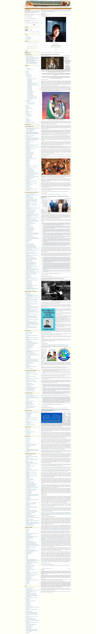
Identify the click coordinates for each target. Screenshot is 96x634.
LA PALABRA (30, 8)
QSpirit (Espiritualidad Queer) (30, 407)
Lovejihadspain (28, 385)
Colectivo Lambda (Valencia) (30, 541)
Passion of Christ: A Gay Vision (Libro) (31, 326)
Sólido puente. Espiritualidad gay (30, 424)
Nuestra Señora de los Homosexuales (31, 180)
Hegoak (27, 557)
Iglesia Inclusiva (30, 86)
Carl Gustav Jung (56, 52)
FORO (48, 8)
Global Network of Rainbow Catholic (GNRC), (32, 499)
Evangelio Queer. (28, 414)
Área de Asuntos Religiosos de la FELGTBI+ (32, 459)
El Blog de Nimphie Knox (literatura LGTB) (32, 597)
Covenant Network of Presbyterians (31, 223)
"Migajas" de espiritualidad (45, 52)
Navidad (65, 194)
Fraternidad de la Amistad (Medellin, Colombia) (32, 238)
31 (36, 48)
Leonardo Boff (46, 79)
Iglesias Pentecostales (31, 95)
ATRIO (27, 334)
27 (30, 48)
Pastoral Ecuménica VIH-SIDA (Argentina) (31, 511)
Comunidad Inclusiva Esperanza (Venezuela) (32, 221)
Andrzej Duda (61, 548)
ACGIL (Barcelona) (28, 455)
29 (33, 48)
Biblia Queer (29, 68)
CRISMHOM (27, 225)
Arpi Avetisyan (44, 565)
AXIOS (27, 460)
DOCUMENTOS (44, 8)
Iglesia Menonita (30, 88)
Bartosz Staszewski (48, 565)
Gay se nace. (28, 163)
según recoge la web (52, 478)
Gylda (27, 556)
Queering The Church (29, 283)
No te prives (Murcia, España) (30, 565)
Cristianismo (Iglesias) (29, 76)
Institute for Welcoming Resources (30, 262)
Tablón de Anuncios (28, 120)
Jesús (62, 194)
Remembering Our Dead (29, 627)
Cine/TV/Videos (28, 74)
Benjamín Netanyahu (51, 194)
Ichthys (27, 242)
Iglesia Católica (50, 276)
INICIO (26, 8)
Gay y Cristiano (28, 164)
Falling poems (28, 160)
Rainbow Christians (28, 514)
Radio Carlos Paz (28, 446)
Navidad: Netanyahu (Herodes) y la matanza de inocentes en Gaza (50, 54)
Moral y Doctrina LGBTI (29, 178)
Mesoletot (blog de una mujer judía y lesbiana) (32, 176)
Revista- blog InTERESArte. (30, 287)
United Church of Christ (29, 368)
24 (36, 47)
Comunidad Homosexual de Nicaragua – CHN (32, 544)
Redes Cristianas (28, 365)
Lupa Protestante (28, 358)
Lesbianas (58, 344)
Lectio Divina (29, 116)
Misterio (42, 306)
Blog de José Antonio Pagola (30, 135)
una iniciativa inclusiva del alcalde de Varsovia (60, 522)
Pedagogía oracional (29, 115)
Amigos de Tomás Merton (29, 332)
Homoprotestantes (28, 500)
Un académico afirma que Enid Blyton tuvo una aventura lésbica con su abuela (52, 278)
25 (27, 48)
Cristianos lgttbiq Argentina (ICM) (30, 228)
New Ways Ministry (28, 443)
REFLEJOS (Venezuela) (29, 577)
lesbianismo (61, 344)
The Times (61, 311)
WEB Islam (27, 632)
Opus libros (27, 621)
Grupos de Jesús (28, 349)
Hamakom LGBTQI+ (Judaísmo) (30, 380)
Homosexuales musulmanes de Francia (31, 381)
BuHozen (27, 375)
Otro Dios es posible (30, 69)
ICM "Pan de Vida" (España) (30, 243)
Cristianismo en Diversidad (29, 226)
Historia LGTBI (46, 276)
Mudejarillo (27, 56)
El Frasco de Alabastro (29, 156)
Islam (27, 109)
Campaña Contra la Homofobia (55, 565)
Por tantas (27, 364)
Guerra (57, 194)
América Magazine (28, 429)
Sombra (63, 52)
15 (33, 46)
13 (30, 46)
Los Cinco (60, 305)
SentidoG (27, 448)
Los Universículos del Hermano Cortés (31, 174)
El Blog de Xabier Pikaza (29, 154)
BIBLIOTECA (39, 8)
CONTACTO (52, 8)
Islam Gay (27, 382)
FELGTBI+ (27, 548)
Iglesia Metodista (30, 89)
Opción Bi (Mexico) (28, 567)
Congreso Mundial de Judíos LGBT (31, 376)
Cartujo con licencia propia (29, 141)
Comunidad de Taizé (29, 341)
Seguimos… (32, 56)
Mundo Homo (28, 179)
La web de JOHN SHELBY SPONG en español (32, 173)
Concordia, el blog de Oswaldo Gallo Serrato (32, 343)
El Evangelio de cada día (29, 394)
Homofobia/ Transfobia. (45, 407)
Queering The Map (28, 576)
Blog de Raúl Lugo (28, 136)
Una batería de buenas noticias (30, 122)
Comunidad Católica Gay (29, 213)
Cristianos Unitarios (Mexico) (30, 229)
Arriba (69, 568)
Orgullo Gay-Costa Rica (29, 568)
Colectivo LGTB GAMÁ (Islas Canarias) (31, 542)
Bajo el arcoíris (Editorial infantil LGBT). (31, 593)
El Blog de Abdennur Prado (30, 153)
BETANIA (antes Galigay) (29, 462)
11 (27, 46)
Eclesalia (27, 430)
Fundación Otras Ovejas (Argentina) (31, 490)
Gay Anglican (28, 161)
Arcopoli (27, 532)
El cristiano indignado (29, 155)
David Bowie (43, 344)
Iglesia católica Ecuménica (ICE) (30, 252)
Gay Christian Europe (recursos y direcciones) (32, 306)
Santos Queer (28, 423)
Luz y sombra (43, 13)
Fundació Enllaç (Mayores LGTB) (30, 549)
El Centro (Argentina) (29, 235)
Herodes (59, 194)
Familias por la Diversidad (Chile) (30, 547)
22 (33, 47)
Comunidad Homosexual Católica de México (32, 220)
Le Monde (53, 514)
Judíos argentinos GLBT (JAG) (30, 384)
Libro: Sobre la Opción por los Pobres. (31, 321)
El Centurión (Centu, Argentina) (30, 483)
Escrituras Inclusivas (29, 157)
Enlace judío (28, 598)
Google (31, 31)
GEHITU (27, 555)
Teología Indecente (28, 628)
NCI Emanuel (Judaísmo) (29, 386)
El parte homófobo (28, 100)
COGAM (27, 539)
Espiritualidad (50, 52)
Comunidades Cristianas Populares (31, 342)
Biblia (42, 194)
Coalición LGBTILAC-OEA (29, 538)
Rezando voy (28, 408)
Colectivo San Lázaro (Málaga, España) (31, 200)
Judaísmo (27, 110)
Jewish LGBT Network (29, 383)
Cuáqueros (29, 77)
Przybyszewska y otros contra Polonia (49, 432)
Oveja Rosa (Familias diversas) (30, 445)
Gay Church (27, 241)
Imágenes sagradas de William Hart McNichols (32, 309)
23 (35, 47)
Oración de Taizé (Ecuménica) (30, 404)
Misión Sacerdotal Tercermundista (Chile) (31, 360)
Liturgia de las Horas (29, 402)
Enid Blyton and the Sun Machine (52, 344)
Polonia (55, 428)
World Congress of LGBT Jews (30, 389)
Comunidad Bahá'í (28, 75)
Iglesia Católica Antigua (29, 249)
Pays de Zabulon (28, 181)
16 (35, 46)
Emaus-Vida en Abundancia (30, 236)
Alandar (27, 428)
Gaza (55, 194)
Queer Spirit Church (29, 282)
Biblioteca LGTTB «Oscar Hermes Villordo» (32, 463)
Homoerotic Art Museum (29, 606)
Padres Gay (27, 571)
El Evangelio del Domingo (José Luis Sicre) (32, 395)
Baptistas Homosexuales (29, 461)
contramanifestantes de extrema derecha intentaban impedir (61, 528)
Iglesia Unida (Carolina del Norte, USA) (31, 353)
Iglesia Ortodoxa (30, 90)
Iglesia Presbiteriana (30, 92)
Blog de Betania (28, 464)
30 (35, 48)
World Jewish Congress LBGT (30, 390)
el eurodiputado (55, 502)
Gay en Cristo (28, 162)
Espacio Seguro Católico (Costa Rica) (31, 237)
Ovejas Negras (28, 570)
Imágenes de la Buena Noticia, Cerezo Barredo (32, 607)
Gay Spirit (27, 377)
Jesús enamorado (28, 416)
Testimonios (27, 121)
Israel (61, 194)
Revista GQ (27, 447)
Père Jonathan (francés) (29, 184)
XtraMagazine (28, 451)
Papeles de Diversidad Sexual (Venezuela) (32, 574)
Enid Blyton (61, 302)
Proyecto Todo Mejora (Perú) (30, 575)
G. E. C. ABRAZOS (28, 491)
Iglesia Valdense (30, 93)
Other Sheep (28, 508)
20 (30, 47)
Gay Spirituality (28, 415)
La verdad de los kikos (29, 611)
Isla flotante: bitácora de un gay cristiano (31, 167)
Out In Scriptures (28, 405)
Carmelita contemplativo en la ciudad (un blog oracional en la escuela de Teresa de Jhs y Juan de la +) (32, 140)
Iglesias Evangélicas (30, 94)
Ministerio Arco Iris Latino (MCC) (30, 270)
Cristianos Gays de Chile (29, 227)
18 (27, 47)
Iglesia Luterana (30, 87)
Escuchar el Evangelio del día (30, 396)
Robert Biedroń (64, 502)
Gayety (27, 442)
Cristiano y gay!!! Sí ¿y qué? (30, 152)
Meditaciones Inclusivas (29, 403)
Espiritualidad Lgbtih (29, 413)
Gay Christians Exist (29, 497)
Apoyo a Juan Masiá (29, 333)
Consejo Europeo (61, 565)
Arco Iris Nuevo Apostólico (29, 458)
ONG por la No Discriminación (30, 566)
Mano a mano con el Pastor (30, 175)
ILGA (26, 558)
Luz (61, 52)
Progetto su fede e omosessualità (30, 512)
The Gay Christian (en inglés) (30, 525)
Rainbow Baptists (28, 513)
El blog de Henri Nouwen (29, 347)
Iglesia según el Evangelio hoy (30, 352)
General (43, 276)
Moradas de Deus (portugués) (30, 177)
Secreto (64, 305)
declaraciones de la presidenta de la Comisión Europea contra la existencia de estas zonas (54, 537)
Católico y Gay (28, 142)
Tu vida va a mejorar (29, 631)
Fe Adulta (27, 348)
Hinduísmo (27, 106)
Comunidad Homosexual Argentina (31, 543)
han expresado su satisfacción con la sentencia (58, 454)
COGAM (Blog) (28, 540)
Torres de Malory (46, 306)
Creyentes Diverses (28, 224)
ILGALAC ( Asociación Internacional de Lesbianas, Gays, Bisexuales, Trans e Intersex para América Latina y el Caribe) (32, 560)
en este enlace (67, 532)
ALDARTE (27, 530)
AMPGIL (27, 531)
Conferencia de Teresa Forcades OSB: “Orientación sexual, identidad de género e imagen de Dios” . (32, 596)
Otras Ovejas (28, 509)
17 (36, 46)
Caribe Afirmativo (28, 535)
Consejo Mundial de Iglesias (30, 344)
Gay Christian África (29, 239)
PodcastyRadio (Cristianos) (30, 363)
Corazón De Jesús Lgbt (29, 222)
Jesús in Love (28, 608)
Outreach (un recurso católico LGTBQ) (31, 444)
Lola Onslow (64, 344)
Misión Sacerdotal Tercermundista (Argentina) (32, 359)
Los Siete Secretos (67, 305)
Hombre (59, 52)
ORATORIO (34, 8)
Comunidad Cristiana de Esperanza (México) (32, 214)
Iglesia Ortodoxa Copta (31, 91)
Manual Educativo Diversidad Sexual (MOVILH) (32, 620)
